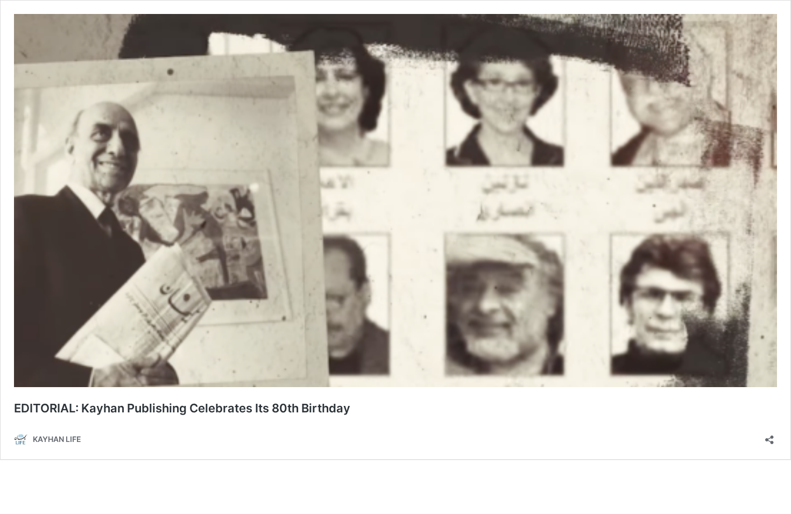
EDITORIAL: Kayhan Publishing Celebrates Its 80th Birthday (182, 408)
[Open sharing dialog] (769, 436)
